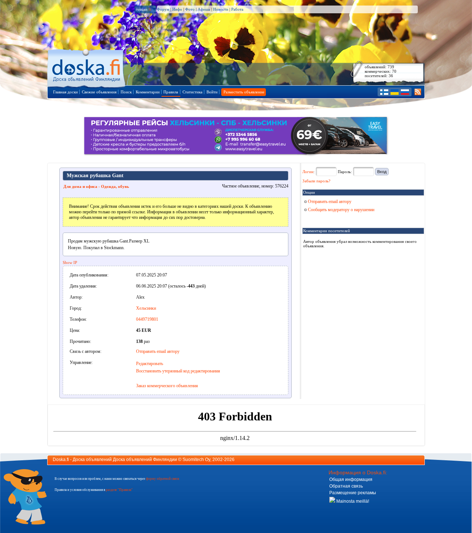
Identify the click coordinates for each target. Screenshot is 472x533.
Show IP (70, 262)
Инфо (177, 9)
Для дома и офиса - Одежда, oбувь (96, 186)
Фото (190, 9)
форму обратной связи (162, 479)
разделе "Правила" (119, 490)
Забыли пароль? (316, 181)
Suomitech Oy (196, 459)
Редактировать (149, 363)
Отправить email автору (158, 351)
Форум (163, 9)
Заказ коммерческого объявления (167, 385)
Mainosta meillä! (352, 501)
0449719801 (147, 319)
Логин (307, 171)
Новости (220, 9)
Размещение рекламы (352, 492)
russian (143, 9)
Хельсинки (146, 308)
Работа (237, 9)
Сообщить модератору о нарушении (340, 209)
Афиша (204, 9)
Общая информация (350, 479)
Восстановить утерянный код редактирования (178, 371)
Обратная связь (346, 486)
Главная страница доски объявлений (86, 67)
